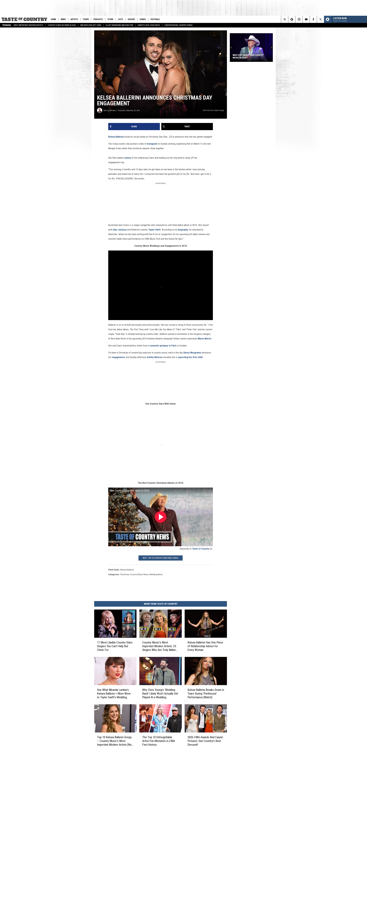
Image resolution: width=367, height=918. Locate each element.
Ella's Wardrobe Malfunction (119, 25)
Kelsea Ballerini (116, 136)
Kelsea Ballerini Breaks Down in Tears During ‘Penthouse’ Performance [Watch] (206, 693)
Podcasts (98, 19)
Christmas (124, 574)
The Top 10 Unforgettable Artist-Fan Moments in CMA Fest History (158, 740)
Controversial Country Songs (178, 25)
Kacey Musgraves (192, 352)
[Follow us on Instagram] (298, 19)
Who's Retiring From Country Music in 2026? (248, 56)
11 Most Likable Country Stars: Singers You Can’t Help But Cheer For (115, 646)
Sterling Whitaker (109, 110)
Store (110, 19)
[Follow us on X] (320, 19)
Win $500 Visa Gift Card (90, 25)
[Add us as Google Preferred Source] (291, 19)
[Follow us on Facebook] (313, 19)
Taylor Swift (154, 229)
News (63, 19)
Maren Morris (204, 338)
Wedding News (156, 574)
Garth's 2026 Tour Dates (149, 25)
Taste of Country (200, 548)
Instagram (152, 143)
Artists (74, 19)
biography (183, 229)
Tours (86, 19)
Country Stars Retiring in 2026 (62, 25)
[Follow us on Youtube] (306, 19)
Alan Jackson (120, 229)
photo (128, 157)
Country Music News (139, 574)
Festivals (155, 19)
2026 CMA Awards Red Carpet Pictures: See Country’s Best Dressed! (205, 740)
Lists (120, 19)
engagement (118, 357)
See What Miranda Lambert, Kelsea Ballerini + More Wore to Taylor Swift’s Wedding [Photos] (114, 693)
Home (53, 19)
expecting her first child (190, 357)
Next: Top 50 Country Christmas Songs (160, 558)
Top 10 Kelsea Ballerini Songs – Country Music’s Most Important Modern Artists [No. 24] (114, 741)
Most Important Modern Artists (28, 25)
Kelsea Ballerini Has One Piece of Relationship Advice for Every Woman (205, 646)
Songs (143, 19)
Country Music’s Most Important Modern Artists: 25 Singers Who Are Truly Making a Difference (159, 646)
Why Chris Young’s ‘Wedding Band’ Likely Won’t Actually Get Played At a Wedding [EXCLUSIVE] (160, 693)
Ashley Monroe (154, 357)
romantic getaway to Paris (163, 345)
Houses (131, 19)
